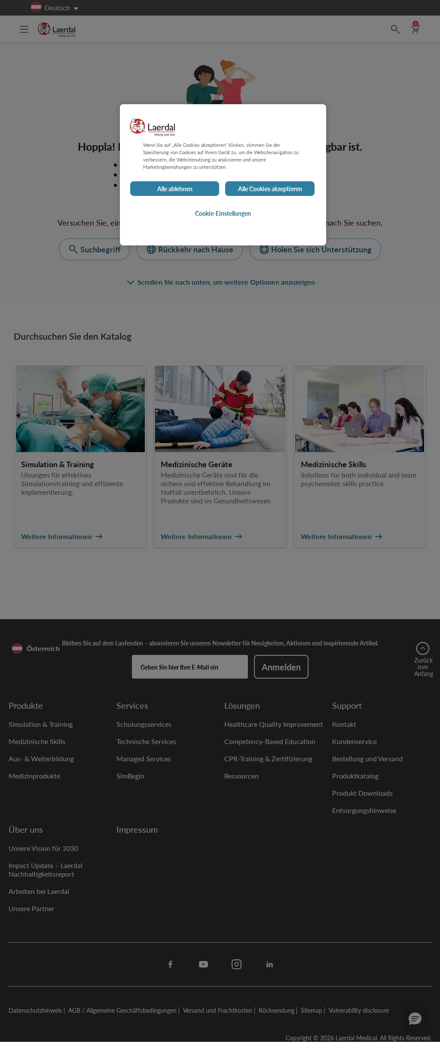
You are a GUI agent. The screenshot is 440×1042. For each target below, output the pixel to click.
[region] (223, 174)
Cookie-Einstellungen (223, 213)
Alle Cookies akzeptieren (270, 188)
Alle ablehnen (174, 188)
